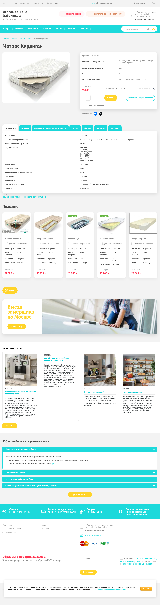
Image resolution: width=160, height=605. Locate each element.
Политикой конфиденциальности (137, 564)
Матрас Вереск (107, 239)
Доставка (114, 128)
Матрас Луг (73, 239)
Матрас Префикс (13, 239)
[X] (100, 114)
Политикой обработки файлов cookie (110, 590)
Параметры (10, 128)
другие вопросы (80, 494)
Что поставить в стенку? (94, 392)
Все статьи (9, 426)
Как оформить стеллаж (132, 392)
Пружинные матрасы (12, 197)
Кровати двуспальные (35, 197)
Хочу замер (16, 326)
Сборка (87, 128)
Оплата (75, 128)
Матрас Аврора (139, 239)
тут (53, 464)
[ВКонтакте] (96, 114)
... (94, 28)
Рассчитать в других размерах (140, 98)
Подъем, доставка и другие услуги (50, 128)
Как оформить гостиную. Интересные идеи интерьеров (20, 393)
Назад (12, 290)
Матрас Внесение (45, 239)
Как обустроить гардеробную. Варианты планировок (56, 359)
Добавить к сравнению (95, 105)
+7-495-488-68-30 (145, 19)
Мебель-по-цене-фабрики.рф (15, 14)
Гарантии (100, 128)
